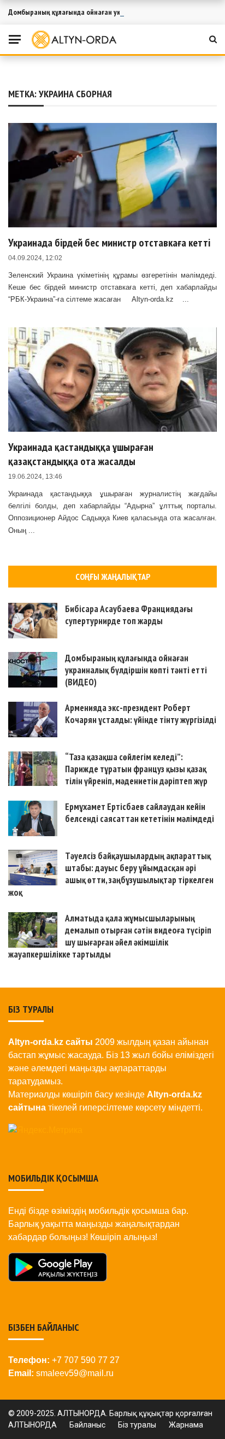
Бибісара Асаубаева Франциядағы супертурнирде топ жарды (129, 615)
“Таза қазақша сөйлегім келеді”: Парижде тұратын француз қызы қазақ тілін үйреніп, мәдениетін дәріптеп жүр (136, 769)
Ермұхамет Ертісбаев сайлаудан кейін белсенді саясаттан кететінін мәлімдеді (139, 813)
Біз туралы (137, 1424)
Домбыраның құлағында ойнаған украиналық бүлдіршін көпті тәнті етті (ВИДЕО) (136, 670)
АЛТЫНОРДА (32, 1424)
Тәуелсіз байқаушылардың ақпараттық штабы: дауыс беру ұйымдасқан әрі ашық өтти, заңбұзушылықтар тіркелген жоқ (111, 874)
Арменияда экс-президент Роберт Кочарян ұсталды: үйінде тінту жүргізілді (140, 714)
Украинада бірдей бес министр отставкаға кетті (109, 243)
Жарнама (186, 1424)
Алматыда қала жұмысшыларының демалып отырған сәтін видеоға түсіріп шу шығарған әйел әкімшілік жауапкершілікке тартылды (109, 936)
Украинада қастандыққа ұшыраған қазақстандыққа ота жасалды (80, 454)
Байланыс (87, 1424)
